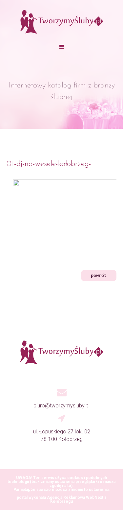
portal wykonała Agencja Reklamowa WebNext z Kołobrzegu (62, 499)
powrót (99, 275)
